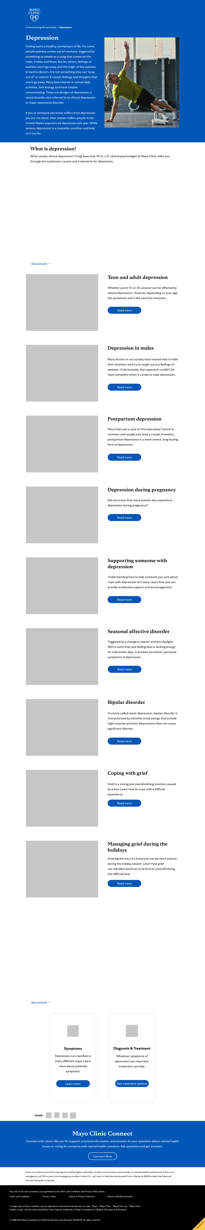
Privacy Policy (49, 1196)
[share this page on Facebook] (49, 1115)
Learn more (73, 1084)
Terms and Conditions (20, 1196)
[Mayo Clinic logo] (34, 15)
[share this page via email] (73, 1115)
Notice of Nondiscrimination (120, 1196)
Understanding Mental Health (41, 27)
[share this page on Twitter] (57, 1115)
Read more (124, 310)
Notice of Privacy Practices (82, 1196)
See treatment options (132, 1083)
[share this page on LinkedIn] (65, 1115)
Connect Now (102, 1156)
